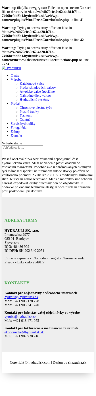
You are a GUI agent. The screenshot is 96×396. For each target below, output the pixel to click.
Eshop (15, 131)
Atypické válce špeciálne (37, 91)
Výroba (16, 79)
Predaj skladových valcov (38, 87)
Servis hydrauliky (23, 123)
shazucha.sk (77, 362)
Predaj (15, 103)
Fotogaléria (19, 127)
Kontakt (16, 135)
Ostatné (25, 119)
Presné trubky (29, 111)
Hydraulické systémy (34, 99)
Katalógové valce (32, 83)
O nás (15, 75)
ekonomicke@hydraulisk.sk (24, 332)
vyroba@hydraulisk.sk (20, 316)
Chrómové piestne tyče (36, 107)
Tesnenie (26, 115)
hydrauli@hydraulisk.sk (21, 297)
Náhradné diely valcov (36, 95)
